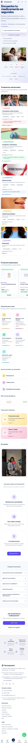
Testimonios (4, 712)
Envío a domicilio (5, 714)
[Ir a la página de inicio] (2, 2)
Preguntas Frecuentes (7, 707)
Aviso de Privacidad (6, 724)
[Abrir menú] (25, 1)
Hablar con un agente (14, 627)
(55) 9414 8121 (6, 693)
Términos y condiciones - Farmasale (10, 728)
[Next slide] (25, 444)
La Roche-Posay (21, 76)
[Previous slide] (22, 444)
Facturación (4, 733)
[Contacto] (18, 1)
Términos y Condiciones (7, 726)
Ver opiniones (4, 26)
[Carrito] (22, 1)
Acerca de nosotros (6, 705)
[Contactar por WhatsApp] (24, 735)
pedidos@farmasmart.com (9, 695)
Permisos (4, 731)
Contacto (4, 710)
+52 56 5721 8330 (7, 690)
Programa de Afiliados (7, 716)
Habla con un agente (15, 35)
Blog (3, 718)
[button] (14, 30)
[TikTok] (13, 684)
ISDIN (14, 76)
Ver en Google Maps (7, 680)
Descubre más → (14, 553)
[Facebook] (3, 684)
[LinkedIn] (10, 684)
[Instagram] (6, 684)
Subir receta (14, 622)
